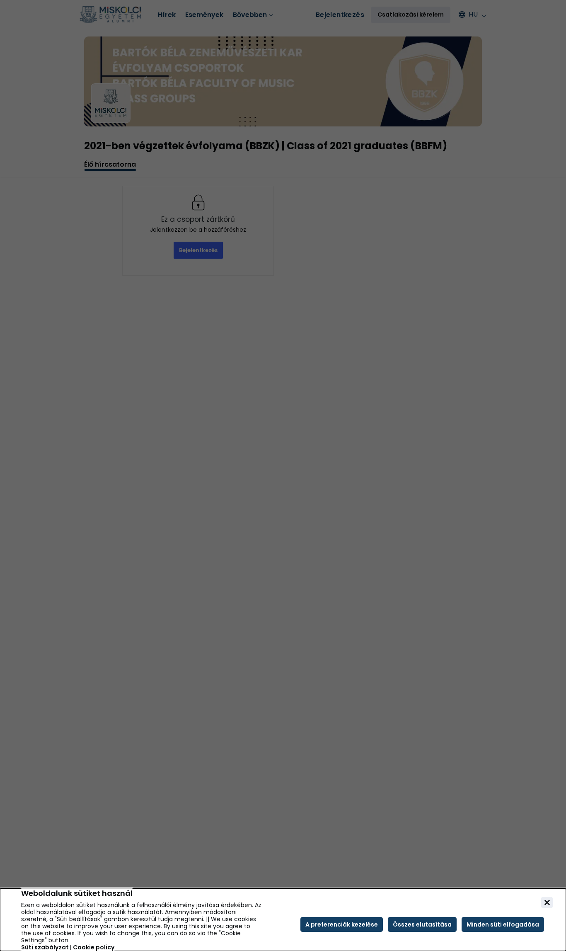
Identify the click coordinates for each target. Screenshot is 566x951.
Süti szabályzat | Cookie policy (67, 947)
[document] (283, 919)
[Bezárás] (547, 902)
